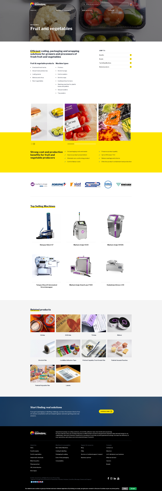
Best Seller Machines (62, 447)
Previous (32, 144)
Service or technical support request (92, 454)
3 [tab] (85, 144)
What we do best (87, 10)
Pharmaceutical (34, 464)
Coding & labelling (61, 451)
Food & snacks (34, 451)
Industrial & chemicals (36, 457)
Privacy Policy (56, 478)
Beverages (33, 470)
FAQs (82, 451)
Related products (104, 67)
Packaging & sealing (62, 454)
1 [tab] (72, 144)
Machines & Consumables (63, 10)
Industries (33, 10)
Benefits (101, 55)
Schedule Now (105, 411)
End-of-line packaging (62, 457)
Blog (82, 447)
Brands (101, 59)
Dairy (31, 447)
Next (34, 144)
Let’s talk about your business (115, 454)
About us (109, 451)
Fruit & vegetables (35, 454)
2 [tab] (78, 144)
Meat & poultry (34, 461)
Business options (86, 457)
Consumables (60, 461)
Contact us (111, 10)
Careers (108, 461)
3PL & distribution (35, 467)
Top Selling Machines (105, 63)
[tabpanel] (47, 122)
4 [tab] (92, 144)
